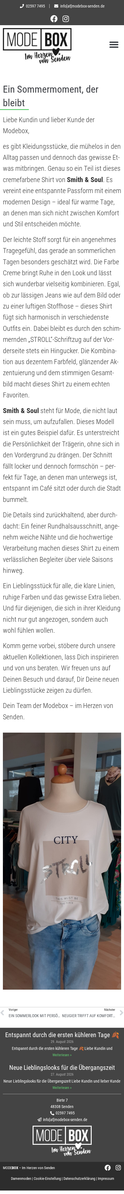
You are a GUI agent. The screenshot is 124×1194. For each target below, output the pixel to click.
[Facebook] (58, 18)
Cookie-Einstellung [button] (47, 1178)
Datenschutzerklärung (79, 1178)
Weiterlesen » (62, 1055)
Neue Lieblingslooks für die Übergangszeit (62, 1067)
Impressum (106, 1178)
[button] (113, 44)
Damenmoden (21, 1178)
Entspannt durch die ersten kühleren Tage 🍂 (62, 1035)
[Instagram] (65, 18)
